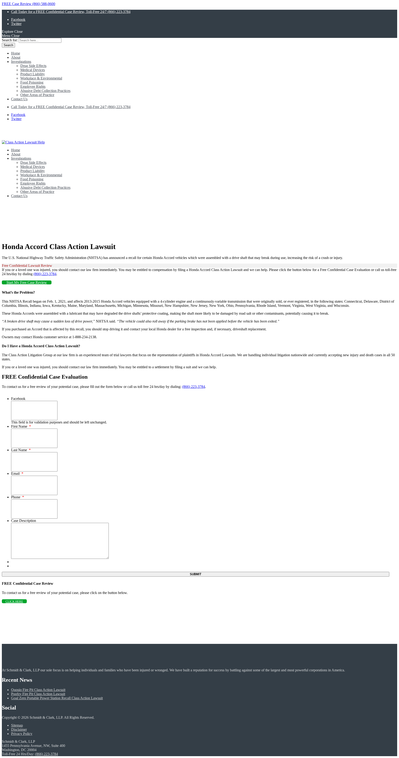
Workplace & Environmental (41, 78)
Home (15, 53)
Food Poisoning (31, 82)
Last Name (21, 450)
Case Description (23, 521)
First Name (21, 426)
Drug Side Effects (33, 66)
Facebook (18, 19)
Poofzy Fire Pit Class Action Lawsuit (38, 694)
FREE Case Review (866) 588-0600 (28, 4)
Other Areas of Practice (37, 95)
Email (17, 473)
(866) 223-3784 (44, 274)
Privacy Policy (21, 734)
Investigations (21, 62)
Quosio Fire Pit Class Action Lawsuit (38, 690)
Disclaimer (19, 729)
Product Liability (32, 74)
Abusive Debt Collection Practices (45, 91)
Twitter (16, 24)
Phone (17, 497)
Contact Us (19, 99)
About (15, 57)
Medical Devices (32, 70)
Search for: (10, 40)
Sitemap (17, 725)
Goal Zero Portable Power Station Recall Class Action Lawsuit (57, 698)
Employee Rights (32, 86)
